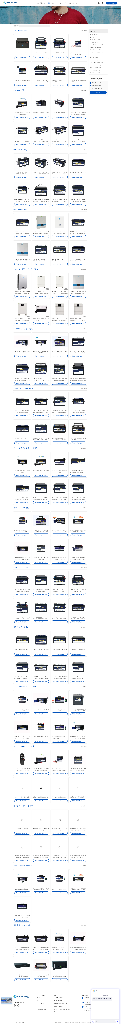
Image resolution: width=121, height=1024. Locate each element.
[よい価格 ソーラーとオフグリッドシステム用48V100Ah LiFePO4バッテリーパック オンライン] (41, 222)
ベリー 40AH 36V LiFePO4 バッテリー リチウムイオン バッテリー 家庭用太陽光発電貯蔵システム (22, 201)
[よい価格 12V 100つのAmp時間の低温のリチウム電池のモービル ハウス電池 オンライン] (60, 520)
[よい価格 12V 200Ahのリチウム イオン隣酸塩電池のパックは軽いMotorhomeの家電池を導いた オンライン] (78, 819)
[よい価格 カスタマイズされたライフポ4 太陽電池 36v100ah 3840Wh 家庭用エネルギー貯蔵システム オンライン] (60, 162)
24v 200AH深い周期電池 (59, 112)
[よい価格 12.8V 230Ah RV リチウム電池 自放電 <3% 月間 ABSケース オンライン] (41, 580)
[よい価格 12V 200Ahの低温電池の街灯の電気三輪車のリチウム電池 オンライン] (78, 520)
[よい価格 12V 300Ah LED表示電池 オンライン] (22, 819)
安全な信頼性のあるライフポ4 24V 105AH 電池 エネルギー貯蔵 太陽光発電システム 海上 (78, 114)
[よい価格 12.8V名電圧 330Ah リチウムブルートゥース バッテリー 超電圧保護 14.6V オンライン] (78, 607)
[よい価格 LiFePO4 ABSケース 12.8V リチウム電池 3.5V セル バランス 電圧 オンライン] (22, 607)
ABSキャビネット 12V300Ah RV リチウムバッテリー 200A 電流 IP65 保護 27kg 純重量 (59, 619)
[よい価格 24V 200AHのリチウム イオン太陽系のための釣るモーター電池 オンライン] (41, 759)
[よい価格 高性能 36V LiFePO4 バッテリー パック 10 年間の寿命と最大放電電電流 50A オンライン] (78, 190)
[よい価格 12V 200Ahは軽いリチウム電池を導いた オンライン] (60, 819)
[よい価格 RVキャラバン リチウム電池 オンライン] (41, 43)
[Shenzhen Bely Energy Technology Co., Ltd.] (11, 3)
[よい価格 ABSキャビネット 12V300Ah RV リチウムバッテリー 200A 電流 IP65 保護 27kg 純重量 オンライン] (60, 607)
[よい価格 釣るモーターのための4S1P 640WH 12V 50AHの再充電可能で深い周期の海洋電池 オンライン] (41, 786)
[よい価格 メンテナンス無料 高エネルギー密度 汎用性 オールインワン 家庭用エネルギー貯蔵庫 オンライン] (22, 309)
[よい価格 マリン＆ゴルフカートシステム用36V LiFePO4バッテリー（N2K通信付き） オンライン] (60, 190)
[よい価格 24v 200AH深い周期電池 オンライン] (60, 103)
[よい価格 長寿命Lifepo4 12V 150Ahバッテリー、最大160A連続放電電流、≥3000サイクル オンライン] (78, 428)
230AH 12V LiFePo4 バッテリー (22, 52)
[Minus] (117, 991)
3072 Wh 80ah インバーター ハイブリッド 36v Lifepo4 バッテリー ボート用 (78, 174)
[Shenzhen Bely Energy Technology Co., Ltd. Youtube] (18, 1005)
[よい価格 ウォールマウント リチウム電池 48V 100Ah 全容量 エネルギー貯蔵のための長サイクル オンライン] (78, 282)
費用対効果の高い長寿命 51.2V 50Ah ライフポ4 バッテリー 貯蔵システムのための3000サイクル (59, 412)
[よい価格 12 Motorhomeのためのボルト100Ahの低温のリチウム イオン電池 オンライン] (78, 548)
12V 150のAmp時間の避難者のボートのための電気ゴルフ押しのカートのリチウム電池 (59, 738)
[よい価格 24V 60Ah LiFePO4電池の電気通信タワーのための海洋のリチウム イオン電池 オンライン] (41, 938)
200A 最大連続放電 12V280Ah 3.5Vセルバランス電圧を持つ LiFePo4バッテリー (41, 619)
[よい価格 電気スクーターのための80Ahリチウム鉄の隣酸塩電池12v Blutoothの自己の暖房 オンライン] (41, 878)
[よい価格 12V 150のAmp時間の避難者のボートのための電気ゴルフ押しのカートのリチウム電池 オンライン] (60, 727)
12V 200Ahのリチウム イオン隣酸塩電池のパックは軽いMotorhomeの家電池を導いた (78, 830)
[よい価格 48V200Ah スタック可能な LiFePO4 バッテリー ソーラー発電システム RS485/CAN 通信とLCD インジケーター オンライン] (60, 282)
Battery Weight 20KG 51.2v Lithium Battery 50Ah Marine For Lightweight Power (41, 651)
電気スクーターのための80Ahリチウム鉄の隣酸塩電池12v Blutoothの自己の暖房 (41, 889)
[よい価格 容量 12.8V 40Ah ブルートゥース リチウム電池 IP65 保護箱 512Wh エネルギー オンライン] (78, 369)
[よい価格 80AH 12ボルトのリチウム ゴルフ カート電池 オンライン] (22, 699)
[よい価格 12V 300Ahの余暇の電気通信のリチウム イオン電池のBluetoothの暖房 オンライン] (78, 938)
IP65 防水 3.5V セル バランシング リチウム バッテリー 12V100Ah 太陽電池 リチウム (41, 380)
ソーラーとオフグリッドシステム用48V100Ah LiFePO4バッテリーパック (41, 233)
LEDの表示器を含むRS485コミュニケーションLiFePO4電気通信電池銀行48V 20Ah (22, 976)
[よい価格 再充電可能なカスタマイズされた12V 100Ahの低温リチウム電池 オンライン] (41, 520)
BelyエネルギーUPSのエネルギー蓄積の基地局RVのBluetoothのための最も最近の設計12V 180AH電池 (59, 82)
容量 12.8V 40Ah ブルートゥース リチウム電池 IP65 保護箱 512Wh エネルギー (78, 380)
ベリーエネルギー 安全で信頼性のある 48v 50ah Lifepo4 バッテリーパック (41, 261)
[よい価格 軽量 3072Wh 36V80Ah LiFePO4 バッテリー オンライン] (22, 428)
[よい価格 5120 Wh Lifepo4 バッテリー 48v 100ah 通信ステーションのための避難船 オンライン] (60, 249)
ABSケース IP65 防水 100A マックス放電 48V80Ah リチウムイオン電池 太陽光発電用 (41, 412)
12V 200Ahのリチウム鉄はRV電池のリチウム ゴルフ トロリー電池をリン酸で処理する (78, 738)
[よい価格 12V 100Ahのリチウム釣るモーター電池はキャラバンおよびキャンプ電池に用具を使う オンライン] (22, 786)
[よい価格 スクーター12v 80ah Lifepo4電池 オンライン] (22, 70)
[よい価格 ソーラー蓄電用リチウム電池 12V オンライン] (60, 43)
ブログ (66, 3)
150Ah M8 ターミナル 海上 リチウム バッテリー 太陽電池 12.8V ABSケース (22, 380)
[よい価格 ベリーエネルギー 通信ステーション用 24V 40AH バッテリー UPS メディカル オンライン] (78, 130)
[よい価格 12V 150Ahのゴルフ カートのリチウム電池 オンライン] (60, 699)
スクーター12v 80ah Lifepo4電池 (22, 80)
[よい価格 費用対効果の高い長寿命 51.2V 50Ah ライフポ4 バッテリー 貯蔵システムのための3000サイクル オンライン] (60, 401)
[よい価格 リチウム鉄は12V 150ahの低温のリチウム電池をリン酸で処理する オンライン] (60, 548)
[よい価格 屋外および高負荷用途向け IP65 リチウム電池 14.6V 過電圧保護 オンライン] (60, 428)
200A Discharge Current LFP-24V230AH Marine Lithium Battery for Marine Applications (41, 678)
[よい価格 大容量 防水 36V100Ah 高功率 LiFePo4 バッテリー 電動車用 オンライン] (78, 401)
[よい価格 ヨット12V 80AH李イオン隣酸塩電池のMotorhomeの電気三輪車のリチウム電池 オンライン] (60, 878)
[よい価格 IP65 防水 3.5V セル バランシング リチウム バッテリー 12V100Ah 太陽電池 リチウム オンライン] (41, 369)
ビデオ (61, 3)
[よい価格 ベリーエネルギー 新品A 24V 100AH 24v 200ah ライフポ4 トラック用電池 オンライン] (22, 130)
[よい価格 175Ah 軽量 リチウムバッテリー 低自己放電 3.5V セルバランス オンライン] (78, 580)
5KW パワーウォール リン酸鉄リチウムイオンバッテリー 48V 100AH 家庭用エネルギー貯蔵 (22, 261)
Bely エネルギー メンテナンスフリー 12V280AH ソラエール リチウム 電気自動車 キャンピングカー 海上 (59, 499)
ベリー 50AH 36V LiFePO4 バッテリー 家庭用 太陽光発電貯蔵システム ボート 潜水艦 (22, 174)
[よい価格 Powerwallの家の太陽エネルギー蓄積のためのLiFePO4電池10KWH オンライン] (22, 282)
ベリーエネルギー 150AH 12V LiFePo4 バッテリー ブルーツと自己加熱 (41, 82)
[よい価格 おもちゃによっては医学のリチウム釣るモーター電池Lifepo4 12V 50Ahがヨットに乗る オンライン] (60, 759)
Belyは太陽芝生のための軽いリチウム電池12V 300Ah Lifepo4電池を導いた (59, 857)
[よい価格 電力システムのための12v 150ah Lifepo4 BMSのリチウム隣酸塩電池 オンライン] (22, 906)
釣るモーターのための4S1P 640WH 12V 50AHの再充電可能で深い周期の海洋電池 (41, 797)
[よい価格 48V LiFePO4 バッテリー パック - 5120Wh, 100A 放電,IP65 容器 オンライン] (22, 222)
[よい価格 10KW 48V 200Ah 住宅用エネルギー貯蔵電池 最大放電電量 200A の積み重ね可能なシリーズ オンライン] (78, 309)
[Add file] (93, 1021)
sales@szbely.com (96, 85)
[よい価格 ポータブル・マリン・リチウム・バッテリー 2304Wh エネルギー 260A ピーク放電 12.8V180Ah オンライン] (78, 341)
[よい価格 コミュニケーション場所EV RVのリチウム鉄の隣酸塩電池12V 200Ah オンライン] (22, 878)
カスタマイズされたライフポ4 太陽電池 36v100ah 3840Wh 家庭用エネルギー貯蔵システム (60, 174)
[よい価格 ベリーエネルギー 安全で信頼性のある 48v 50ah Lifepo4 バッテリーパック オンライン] (41, 249)
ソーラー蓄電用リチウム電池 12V (59, 52)
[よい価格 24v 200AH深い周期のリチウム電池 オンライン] (41, 461)
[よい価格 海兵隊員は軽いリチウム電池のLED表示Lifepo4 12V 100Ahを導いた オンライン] (78, 846)
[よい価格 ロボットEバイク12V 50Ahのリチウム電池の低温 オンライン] (41, 548)
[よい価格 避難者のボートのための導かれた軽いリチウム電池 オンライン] (41, 819)
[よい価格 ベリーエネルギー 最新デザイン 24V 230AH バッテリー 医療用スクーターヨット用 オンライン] (41, 130)
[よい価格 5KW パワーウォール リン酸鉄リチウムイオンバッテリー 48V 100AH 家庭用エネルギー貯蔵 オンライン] (22, 249)
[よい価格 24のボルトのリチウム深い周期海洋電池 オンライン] (60, 461)
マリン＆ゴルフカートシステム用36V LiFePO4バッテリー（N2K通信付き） (59, 201)
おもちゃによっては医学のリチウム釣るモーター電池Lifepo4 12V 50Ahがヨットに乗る (60, 770)
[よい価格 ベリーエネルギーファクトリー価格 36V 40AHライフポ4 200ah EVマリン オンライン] (41, 190)
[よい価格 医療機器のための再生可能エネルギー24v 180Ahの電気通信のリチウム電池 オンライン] (60, 938)
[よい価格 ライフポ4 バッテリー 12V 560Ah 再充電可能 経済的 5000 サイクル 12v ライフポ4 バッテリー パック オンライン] (78, 70)
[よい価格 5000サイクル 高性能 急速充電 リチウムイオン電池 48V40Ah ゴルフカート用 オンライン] (78, 699)
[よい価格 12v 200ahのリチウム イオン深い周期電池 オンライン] (22, 461)
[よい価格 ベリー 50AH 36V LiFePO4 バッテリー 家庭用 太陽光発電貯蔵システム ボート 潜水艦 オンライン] (22, 162)
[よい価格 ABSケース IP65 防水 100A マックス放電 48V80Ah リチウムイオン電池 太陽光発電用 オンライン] (41, 401)
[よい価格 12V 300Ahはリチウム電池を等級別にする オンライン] (22, 341)
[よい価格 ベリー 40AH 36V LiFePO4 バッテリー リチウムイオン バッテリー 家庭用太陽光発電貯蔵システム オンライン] (22, 190)
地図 (23, 1022)
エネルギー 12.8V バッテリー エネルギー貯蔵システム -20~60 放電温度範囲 (59, 591)
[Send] (117, 1021)
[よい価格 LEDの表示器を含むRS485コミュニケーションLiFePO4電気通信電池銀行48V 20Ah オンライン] (22, 965)
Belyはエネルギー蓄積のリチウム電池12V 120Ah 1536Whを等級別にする (78, 797)
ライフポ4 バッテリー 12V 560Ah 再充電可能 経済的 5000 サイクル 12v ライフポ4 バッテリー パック (78, 82)
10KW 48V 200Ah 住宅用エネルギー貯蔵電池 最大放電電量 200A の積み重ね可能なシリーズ (78, 320)
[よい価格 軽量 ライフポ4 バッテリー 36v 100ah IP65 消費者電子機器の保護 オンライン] (41, 162)
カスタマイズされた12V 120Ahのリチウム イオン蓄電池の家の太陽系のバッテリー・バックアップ (60, 797)
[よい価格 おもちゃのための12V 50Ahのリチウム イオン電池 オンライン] (78, 43)
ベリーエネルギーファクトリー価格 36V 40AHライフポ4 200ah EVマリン (41, 201)
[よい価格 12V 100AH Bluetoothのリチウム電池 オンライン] (60, 341)
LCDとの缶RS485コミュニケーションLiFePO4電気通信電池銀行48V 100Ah (60, 976)
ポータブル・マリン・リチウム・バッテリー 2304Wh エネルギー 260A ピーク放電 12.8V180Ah (78, 353)
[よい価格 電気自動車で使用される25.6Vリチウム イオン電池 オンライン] (22, 103)
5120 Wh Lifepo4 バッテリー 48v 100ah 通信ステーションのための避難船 (60, 261)
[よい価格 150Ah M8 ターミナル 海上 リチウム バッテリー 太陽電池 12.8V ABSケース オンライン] (22, 369)
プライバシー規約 (17, 1022)
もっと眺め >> (84, 30)
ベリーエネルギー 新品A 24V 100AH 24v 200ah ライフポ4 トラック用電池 (22, 141)
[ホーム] (21, 998)
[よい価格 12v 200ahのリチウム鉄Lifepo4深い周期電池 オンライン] (41, 341)
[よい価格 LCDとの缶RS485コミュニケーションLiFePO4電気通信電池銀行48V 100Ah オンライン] (60, 965)
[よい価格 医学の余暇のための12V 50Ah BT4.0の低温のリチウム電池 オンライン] (22, 520)
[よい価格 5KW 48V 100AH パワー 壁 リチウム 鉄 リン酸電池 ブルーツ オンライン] (60, 222)
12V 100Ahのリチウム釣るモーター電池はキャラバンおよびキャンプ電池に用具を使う (22, 797)
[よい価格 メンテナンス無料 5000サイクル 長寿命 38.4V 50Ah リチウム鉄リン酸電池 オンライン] (41, 428)
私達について (43, 3)
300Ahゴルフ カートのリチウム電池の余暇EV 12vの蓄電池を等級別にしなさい (22, 738)
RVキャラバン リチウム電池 (41, 52)
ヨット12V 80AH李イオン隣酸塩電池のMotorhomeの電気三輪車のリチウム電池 (60, 889)
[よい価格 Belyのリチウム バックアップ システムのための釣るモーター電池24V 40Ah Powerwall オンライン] (22, 759)
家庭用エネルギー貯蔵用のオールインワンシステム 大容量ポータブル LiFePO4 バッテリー (41, 320)
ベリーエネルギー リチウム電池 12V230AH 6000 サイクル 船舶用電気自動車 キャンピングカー (78, 499)
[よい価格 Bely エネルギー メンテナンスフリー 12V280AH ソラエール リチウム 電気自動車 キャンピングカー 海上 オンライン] (60, 488)
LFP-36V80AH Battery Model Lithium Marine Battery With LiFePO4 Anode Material (78, 651)
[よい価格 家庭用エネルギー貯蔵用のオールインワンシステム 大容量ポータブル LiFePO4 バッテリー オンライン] (41, 309)
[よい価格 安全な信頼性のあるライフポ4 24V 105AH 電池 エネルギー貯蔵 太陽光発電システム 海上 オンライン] (78, 103)
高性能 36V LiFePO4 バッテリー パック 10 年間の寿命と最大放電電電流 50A (78, 201)
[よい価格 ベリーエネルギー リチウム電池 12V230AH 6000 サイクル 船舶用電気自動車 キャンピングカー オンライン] (78, 488)
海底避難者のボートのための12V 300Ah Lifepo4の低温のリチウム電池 (22, 559)
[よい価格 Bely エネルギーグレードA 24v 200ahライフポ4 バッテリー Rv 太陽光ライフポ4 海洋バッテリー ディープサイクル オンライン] (60, 130)
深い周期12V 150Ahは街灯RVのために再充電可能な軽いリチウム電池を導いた (41, 857)
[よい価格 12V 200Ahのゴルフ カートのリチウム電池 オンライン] (41, 699)
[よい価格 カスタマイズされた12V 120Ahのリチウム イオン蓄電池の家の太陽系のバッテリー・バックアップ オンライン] (60, 786)
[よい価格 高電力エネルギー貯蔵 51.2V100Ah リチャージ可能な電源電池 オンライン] (22, 401)
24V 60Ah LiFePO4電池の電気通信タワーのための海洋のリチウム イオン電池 (41, 949)
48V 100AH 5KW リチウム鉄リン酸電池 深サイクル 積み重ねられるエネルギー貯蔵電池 (59, 320)
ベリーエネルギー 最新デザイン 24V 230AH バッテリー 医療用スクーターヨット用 (41, 141)
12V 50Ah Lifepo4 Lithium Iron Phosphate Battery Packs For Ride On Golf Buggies (41, 738)
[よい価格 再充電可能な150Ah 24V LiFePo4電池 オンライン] (41, 103)
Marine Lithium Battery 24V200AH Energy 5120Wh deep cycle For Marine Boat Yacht (59, 678)
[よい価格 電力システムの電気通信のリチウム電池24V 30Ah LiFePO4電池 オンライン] (22, 938)
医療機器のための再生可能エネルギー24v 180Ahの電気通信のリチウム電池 (59, 949)
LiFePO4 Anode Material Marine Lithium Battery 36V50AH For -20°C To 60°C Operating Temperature (22, 678)
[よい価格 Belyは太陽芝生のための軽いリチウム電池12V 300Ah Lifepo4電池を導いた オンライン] (60, 846)
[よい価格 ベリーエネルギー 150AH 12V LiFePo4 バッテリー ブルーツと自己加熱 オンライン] (41, 70)
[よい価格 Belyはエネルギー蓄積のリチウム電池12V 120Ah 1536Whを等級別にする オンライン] (78, 786)
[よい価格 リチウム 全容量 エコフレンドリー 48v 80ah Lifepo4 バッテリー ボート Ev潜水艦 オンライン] (78, 249)
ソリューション (55, 3)
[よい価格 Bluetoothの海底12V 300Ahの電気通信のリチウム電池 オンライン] (41, 965)
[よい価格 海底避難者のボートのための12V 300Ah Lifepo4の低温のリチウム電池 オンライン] (22, 548)
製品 (49, 3)
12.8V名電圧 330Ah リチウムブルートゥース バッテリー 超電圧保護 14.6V (78, 619)
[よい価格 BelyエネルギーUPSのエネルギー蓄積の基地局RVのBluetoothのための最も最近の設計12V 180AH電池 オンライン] (60, 70)
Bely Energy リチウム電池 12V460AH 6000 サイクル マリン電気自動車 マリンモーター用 (22, 499)
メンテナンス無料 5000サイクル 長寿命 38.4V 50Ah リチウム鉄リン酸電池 (41, 440)
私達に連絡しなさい (74, 3)
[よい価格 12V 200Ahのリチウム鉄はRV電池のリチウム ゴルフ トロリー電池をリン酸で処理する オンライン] (78, 727)
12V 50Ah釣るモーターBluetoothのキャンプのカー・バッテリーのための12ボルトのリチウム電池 (78, 770)
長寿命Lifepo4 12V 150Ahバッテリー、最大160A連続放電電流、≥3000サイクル (78, 440)
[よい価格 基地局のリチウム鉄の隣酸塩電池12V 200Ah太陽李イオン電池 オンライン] (78, 878)
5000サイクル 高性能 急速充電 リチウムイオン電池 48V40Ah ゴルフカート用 (78, 711)
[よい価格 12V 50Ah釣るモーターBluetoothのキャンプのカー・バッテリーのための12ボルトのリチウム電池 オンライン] (78, 759)
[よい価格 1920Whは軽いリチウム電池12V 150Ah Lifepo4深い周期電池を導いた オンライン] (22, 846)
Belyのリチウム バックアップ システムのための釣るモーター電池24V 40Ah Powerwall (22, 770)
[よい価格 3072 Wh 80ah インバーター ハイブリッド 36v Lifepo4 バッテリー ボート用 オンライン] (78, 162)
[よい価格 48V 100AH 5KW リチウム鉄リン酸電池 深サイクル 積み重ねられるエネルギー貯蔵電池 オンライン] (60, 309)
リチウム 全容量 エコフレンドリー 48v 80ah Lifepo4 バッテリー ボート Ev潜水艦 (78, 261)
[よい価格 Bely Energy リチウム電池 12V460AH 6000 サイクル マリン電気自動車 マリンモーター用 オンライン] (22, 488)
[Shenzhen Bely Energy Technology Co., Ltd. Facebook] (14, 1005)
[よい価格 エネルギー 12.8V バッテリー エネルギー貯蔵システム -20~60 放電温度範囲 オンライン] (60, 580)
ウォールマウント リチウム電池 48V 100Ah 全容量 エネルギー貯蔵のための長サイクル (78, 293)
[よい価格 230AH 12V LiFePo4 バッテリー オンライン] (22, 43)
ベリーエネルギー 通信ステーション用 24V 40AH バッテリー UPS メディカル (78, 141)
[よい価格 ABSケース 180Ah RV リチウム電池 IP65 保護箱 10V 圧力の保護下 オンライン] (22, 580)
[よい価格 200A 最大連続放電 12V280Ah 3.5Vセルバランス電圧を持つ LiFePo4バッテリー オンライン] (41, 607)
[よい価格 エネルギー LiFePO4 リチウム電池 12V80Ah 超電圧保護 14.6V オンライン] (60, 369)
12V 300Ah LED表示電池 (22, 828)
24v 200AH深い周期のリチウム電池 (41, 470)
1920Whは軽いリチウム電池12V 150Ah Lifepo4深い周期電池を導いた (22, 857)
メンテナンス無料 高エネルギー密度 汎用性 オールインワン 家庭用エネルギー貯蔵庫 (22, 320)
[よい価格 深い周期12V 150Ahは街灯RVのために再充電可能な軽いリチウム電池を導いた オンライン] (41, 846)
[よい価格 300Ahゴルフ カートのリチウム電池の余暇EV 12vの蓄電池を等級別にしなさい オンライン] (22, 727)
